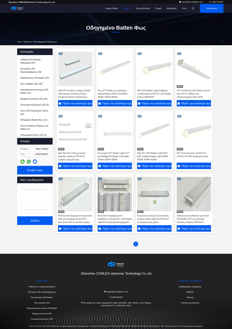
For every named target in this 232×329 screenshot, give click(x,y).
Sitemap (190, 297)
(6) (34, 105)
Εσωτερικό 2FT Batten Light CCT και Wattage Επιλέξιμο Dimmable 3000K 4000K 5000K (113, 156)
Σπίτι (19, 42)
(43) (30, 61)
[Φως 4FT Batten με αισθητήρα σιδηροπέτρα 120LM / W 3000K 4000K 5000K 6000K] (115, 69)
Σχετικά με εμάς (143, 8)
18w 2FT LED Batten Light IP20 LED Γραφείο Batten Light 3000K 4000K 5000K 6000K (152, 156)
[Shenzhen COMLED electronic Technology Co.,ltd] (17, 8)
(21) (34, 112)
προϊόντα (27, 42)
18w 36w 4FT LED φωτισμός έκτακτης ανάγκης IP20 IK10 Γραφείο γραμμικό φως (72, 156)
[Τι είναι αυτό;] (29, 161)
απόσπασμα (211, 8)
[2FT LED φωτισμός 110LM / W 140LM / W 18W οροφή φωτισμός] (194, 131)
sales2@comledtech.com (193, 2)
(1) (33, 135)
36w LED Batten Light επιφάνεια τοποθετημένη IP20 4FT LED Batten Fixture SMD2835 (154, 93)
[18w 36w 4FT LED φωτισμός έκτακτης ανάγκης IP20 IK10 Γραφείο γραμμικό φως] (75, 131)
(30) (31, 84)
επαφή (158, 8)
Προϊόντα (127, 8)
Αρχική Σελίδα (111, 8)
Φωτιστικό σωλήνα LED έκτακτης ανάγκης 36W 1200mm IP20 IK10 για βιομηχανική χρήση (153, 219)
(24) (34, 78)
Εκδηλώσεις (172, 8)
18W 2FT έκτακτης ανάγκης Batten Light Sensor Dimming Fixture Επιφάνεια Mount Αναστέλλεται (74, 93)
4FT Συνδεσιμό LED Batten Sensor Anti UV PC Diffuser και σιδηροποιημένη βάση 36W (193, 93)
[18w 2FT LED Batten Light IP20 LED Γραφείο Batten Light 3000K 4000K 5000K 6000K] (154, 131)
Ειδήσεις (190, 292)
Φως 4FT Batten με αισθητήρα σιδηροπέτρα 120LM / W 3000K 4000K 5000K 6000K (113, 93)
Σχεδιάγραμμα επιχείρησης (190, 287)
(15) (34, 91)
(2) (34, 127)
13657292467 (217, 2)
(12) (33, 120)
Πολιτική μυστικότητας (190, 303)
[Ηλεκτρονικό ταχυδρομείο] (35, 161)
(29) (30, 70)
